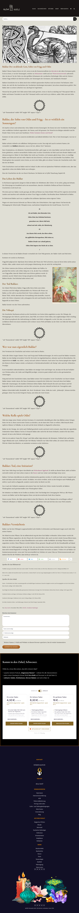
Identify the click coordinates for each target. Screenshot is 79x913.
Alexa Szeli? (39, 784)
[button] (74, 9)
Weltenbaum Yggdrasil (41, 470)
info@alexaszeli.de (39, 765)
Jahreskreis (54, 71)
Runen (35, 473)
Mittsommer (39, 73)
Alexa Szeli (7, 608)
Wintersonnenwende (59, 73)
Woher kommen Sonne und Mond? (41, 133)
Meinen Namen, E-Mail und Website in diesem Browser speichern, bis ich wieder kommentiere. (35, 642)
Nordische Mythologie (32, 608)
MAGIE (24, 608)
